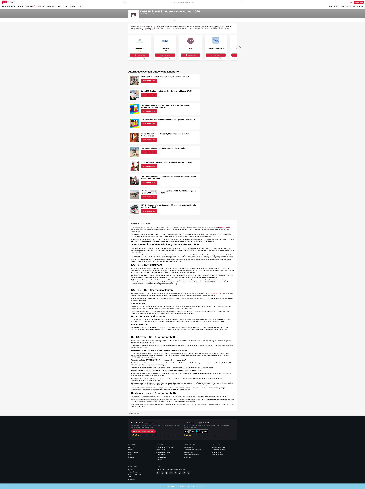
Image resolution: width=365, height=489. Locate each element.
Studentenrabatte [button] (8, 6)
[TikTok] (179, 473)
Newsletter (159, 459)
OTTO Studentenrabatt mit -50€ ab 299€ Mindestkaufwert (165, 77)
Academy (81, 6)
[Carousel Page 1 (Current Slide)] (146, 65)
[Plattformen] (17, 2)
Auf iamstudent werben (219, 447)
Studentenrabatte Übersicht (165, 447)
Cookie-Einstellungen (134, 472)
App (59, 6)
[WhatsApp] (188, 473)
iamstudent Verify (217, 454)
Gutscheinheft (29, 6)
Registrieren (359, 2)
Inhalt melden (134, 413)
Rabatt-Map (40, 6)
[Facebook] (158, 473)
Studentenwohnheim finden (192, 449)
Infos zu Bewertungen (135, 474)
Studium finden (332, 6)
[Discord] (175, 473)
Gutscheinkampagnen (218, 449)
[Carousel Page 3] (219, 65)
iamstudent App (161, 457)
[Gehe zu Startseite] (8, 2)
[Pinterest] (171, 473)
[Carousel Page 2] (182, 65)
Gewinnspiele (51, 6)
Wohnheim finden (345, 6)
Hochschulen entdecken (191, 454)
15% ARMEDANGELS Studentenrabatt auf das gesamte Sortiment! (168, 120)
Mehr (153, 30)
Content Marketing (217, 452)
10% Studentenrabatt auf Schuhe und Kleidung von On (163, 148)
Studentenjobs (188, 447)
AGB (129, 477)
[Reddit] (184, 473)
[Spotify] (166, 473)
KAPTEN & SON (224, 228)
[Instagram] (162, 473)
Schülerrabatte (358, 6)
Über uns (131, 447)
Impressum (131, 479)
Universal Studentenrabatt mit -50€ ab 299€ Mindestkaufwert (166, 162)
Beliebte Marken (161, 449)
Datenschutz (132, 469)
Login (350, 2)
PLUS (65, 6)
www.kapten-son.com (214, 293)
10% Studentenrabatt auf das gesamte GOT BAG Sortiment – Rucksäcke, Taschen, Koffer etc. (165, 106)
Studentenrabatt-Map (163, 452)
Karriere (130, 449)
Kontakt (130, 454)
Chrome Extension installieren (144, 431)
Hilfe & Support (133, 452)
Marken (20, 6)
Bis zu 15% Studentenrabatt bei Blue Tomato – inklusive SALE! (166, 91)
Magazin (72, 6)
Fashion (147, 71)
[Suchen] (125, 2)
